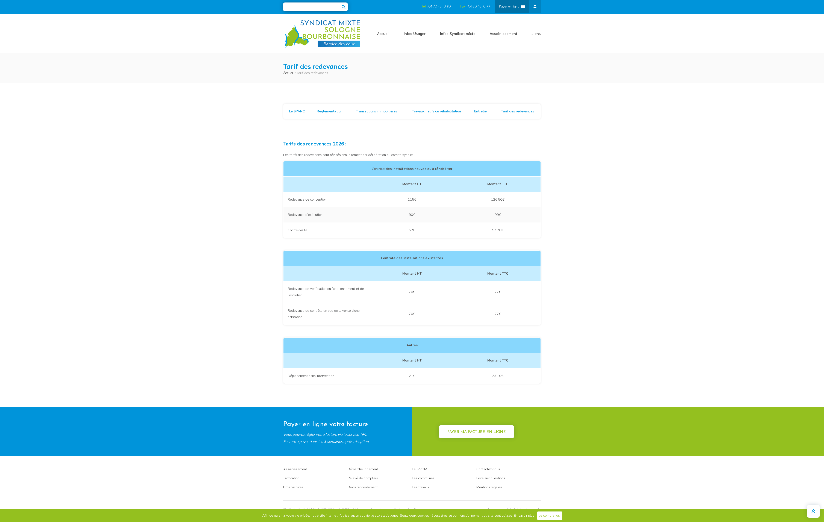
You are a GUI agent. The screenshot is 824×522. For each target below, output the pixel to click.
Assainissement (503, 33)
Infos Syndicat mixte (458, 33)
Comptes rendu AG (194, 117)
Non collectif (231, 51)
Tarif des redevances (517, 111)
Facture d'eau (140, 95)
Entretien (481, 111)
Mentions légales (489, 487)
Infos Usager (415, 33)
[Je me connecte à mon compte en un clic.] (535, 6)
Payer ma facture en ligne (476, 432)
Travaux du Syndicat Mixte (200, 95)
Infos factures (293, 487)
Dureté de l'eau (141, 128)
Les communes (423, 478)
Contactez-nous (488, 469)
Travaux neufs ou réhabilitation (436, 111)
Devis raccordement (363, 487)
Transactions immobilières (376, 111)
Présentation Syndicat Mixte (201, 51)
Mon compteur (141, 106)
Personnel (187, 84)
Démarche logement (363, 469)
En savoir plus (524, 515)
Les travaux (420, 487)
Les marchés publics (195, 128)
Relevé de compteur (145, 117)
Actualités (137, 51)
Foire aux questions (490, 478)
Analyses (136, 84)
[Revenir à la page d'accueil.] (323, 34)
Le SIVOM (419, 469)
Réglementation (329, 111)
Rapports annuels (193, 106)
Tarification (291, 478)
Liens (536, 33)
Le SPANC (297, 111)
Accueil (383, 33)
